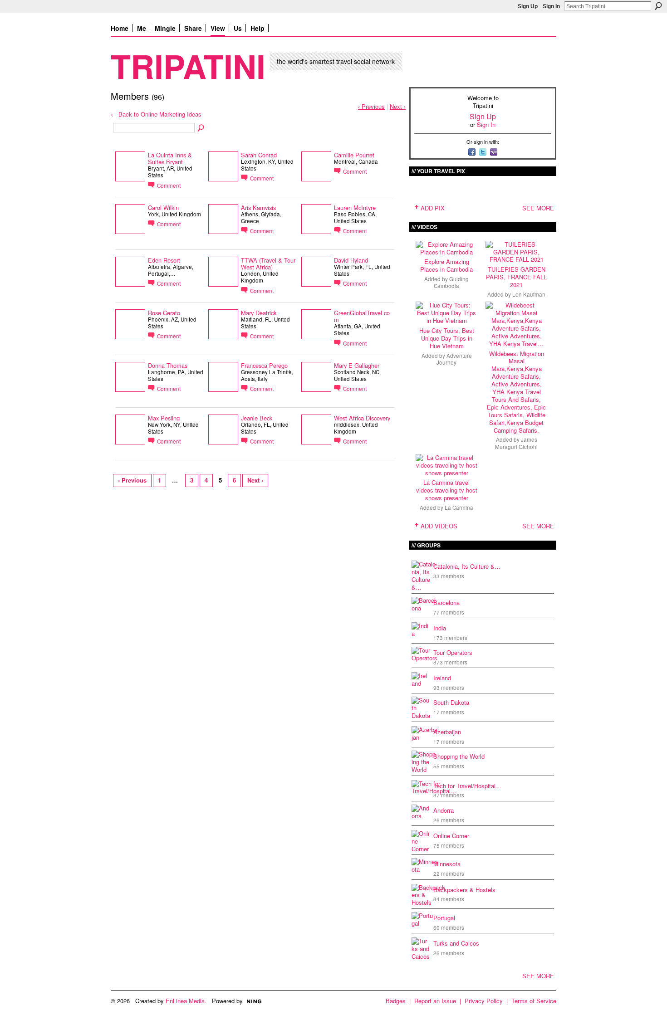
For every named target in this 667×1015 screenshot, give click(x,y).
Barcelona (446, 602)
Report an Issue (435, 1000)
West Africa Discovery (362, 418)
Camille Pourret (354, 155)
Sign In (551, 6)
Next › (398, 106)
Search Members (201, 128)
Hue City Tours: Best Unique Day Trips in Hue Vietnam (446, 338)
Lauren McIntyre (355, 207)
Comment (169, 185)
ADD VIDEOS (439, 526)
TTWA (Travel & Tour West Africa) (268, 263)
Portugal (444, 917)
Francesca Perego (264, 365)
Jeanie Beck (256, 418)
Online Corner (451, 835)
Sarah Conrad (259, 155)
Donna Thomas (167, 365)
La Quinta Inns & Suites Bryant (170, 158)
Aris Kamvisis (258, 207)
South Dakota (451, 702)
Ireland (442, 677)
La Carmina (459, 507)
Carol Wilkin (163, 207)
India (439, 628)
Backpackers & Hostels (464, 889)
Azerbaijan (447, 731)
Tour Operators (452, 652)
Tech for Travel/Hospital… (467, 785)
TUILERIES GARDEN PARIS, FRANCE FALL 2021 (516, 277)
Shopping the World (459, 756)
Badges (396, 1000)
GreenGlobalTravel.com (362, 316)
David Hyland (351, 260)
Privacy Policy (484, 1000)
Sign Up (528, 6)
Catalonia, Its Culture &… (466, 566)
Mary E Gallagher (356, 365)
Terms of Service (533, 1000)
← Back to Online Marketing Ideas (156, 114)
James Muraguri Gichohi (516, 443)
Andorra (443, 810)
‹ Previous (371, 106)
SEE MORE (538, 208)
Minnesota (447, 863)
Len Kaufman (528, 294)
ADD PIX (433, 208)
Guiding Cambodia (451, 282)
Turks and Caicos (456, 943)
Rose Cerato (164, 312)
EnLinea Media (185, 1000)
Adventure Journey (454, 359)
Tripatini (188, 65)
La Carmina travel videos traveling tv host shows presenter (446, 490)
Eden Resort (164, 260)
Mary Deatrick (258, 312)
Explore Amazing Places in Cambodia (446, 265)
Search (658, 6)
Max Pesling (164, 418)
